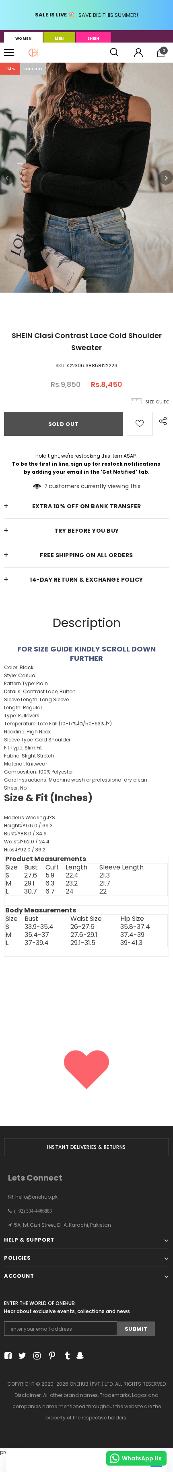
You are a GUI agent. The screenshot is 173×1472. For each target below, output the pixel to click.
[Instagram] (36, 1356)
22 (103, 892)
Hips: (24, 849)
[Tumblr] (65, 1356)
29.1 (29, 884)
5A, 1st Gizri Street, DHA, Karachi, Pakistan (62, 1225)
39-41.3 (131, 943)
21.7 (104, 884)
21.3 (104, 875)
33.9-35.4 (39, 927)
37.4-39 (132, 935)
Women (23, 38)
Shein (93, 38)
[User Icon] (138, 52)
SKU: (61, 365)
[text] (86, 823)
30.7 (30, 892)
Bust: (25, 833)
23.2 (72, 884)
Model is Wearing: (29, 817)
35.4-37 (37, 935)
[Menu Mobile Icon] (9, 52)
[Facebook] (7, 1356)
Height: (28, 825)
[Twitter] (21, 1356)
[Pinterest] (50, 1356)
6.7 (50, 892)
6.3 (49, 884)
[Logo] (33, 52)
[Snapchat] (79, 1356)
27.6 (30, 875)
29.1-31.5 (82, 943)
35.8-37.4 (135, 927)
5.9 (49, 875)
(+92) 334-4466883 (32, 1211)
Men (59, 38)
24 (70, 892)
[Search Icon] (114, 52)
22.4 (72, 875)
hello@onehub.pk (36, 1196)
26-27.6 (82, 927)
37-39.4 (37, 943)
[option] (86, 178)
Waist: (26, 841)
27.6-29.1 (83, 935)
